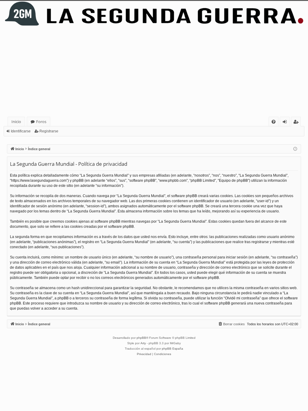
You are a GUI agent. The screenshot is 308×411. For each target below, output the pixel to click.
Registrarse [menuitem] (297, 122)
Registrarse (48, 131)
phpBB (141, 337)
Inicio (16, 121)
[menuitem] (273, 121)
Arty (143, 343)
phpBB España (172, 348)
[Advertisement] (154, 71)
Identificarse (21, 131)
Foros (41, 121)
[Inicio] (154, 13)
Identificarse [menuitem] (285, 122)
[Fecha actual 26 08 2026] (295, 149)
